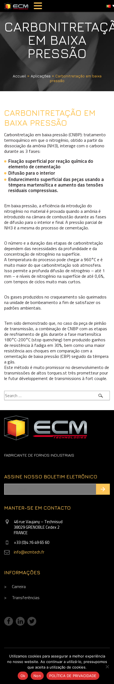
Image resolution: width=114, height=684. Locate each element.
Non (37, 675)
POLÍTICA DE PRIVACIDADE (73, 675)
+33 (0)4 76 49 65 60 (31, 542)
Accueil (19, 76)
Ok (22, 675)
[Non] (107, 666)
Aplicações (41, 76)
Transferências (26, 597)
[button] (39, 6)
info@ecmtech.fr (29, 552)
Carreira (19, 586)
